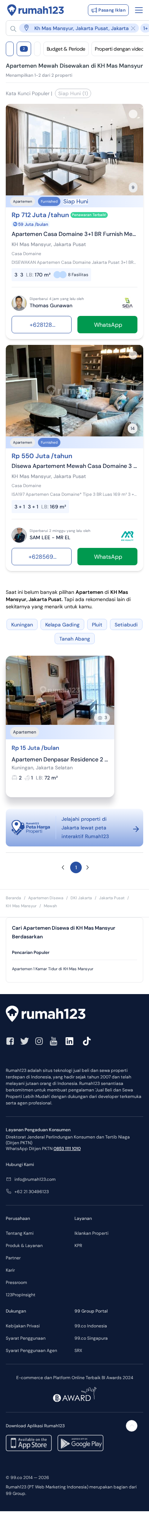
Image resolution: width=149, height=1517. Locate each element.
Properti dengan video (119, 49)
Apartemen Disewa (45, 897)
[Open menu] (139, 10)
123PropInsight (20, 1295)
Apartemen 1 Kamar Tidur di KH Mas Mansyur (52, 968)
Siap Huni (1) (73, 93)
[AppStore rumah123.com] (29, 1443)
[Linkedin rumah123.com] (69, 1041)
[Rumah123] (35, 10)
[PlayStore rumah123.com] (80, 1443)
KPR (78, 1245)
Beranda (13, 897)
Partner (13, 1258)
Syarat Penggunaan (26, 1338)
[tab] (74, 952)
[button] (63, 867)
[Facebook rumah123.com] (10, 1041)
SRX (78, 1350)
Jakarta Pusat (111, 897)
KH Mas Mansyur (21, 905)
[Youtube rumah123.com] (53, 1041)
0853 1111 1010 (67, 1149)
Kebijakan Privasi (23, 1326)
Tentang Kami (20, 1233)
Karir (10, 1270)
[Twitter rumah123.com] (24, 1041)
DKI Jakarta (81, 897)
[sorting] (37, 49)
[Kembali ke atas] (131, 1426)
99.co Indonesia (90, 1326)
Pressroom (16, 1282)
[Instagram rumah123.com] (39, 1041)
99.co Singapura (91, 1338)
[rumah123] (74, 1015)
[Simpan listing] (133, 114)
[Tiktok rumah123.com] (87, 1041)
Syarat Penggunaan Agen (31, 1350)
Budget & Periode (66, 49)
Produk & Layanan (24, 1245)
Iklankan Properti (91, 1233)
